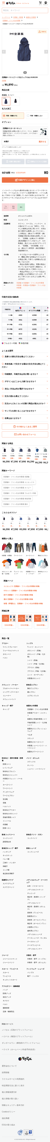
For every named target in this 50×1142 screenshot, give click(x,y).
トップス (29, 643)
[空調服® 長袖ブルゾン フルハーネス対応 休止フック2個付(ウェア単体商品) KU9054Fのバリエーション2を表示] (20, 453)
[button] (42, 32)
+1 (42, 454)
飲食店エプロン (32, 685)
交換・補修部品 (8, 1011)
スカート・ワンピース (10, 969)
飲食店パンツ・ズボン (34, 834)
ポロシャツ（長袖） (34, 650)
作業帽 (5, 824)
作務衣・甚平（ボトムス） (37, 962)
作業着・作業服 (22, 285)
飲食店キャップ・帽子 (10, 848)
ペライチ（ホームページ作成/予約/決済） (19, 1049)
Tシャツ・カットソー (35, 647)
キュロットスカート (10, 980)
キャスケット (8, 855)
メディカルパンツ (33, 903)
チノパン (30, 765)
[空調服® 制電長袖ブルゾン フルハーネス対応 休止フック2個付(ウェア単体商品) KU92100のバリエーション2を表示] (20, 521)
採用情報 (5, 1072)
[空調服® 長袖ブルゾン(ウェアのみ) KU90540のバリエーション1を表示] (44, 454)
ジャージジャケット (10, 959)
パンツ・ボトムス (32, 758)
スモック (30, 738)
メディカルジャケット (35, 890)
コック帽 (6, 870)
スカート (6, 972)
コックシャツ (8, 838)
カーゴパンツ (8, 785)
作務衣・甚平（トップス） (37, 959)
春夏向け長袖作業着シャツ (37, 719)
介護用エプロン (33, 927)
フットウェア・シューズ (35, 969)
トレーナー (7, 696)
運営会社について (9, 1066)
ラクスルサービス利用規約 (13, 1079)
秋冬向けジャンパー (10, 775)
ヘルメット (7, 806)
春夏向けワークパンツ (35, 752)
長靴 (4, 803)
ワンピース (7, 976)
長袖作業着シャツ (9, 817)
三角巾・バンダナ (9, 863)
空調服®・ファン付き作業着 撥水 (15, 504)
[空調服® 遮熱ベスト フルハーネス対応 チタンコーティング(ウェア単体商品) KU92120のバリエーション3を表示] (5, 453)
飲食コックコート (8, 834)
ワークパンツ (8, 788)
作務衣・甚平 (31, 955)
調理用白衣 (7, 842)
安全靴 (5, 799)
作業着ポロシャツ (33, 678)
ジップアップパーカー (11, 692)
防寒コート (7, 764)
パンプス (30, 972)
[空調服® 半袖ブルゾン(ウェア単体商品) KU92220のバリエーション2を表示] (38, 454)
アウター (5, 643)
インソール (7, 821)
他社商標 (5, 1118)
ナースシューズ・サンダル (37, 938)
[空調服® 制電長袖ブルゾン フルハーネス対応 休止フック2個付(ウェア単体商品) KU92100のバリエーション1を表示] (19, 521)
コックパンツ (32, 838)
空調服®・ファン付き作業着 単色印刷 (17, 499)
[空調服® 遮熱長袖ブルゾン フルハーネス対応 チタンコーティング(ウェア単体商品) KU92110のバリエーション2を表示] (12, 453)
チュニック (31, 893)
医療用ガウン (32, 916)
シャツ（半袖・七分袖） (36, 664)
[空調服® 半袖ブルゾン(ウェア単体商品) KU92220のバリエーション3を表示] (40, 454)
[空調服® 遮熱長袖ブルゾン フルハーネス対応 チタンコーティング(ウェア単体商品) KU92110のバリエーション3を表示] (13, 453)
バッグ (5, 990)
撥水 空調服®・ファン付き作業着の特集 (18, 599)
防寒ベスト (7, 828)
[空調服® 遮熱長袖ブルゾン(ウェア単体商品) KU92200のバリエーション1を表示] (27, 453)
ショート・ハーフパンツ (36, 769)
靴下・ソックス (33, 976)
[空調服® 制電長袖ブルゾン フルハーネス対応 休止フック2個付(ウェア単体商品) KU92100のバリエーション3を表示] (21, 521)
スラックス (31, 762)
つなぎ (29, 735)
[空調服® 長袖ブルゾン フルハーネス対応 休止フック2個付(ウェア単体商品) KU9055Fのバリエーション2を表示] (28, 521)
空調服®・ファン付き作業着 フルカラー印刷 (19, 493)
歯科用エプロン (33, 931)
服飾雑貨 (6, 1008)
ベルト (5, 1004)
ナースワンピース (33, 945)
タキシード (7, 654)
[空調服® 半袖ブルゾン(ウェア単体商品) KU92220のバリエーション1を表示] (36, 454)
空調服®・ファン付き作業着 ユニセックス (18, 482)
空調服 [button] (4, 80)
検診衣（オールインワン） (37, 923)
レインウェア (8, 768)
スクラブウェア (8, 883)
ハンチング (7, 852)
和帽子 (5, 866)
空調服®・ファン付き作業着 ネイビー (17, 488)
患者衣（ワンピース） (35, 913)
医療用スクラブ (7, 880)
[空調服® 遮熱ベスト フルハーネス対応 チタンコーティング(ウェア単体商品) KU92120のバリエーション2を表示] (4, 453)
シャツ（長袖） (33, 660)
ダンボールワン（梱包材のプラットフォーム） (21, 1043)
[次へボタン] (46, 52)
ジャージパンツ (8, 962)
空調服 (19, 283)
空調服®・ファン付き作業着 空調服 (16, 477)
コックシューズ (33, 852)
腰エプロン (31, 692)
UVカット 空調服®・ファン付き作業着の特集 (20, 590)
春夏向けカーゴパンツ (35, 742)
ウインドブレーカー (10, 647)
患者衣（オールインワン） (37, 920)
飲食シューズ (31, 848)
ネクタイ (6, 1001)
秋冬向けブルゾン (9, 771)
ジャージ (5, 955)
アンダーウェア (8, 792)
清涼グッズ (7, 997)
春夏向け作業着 (32, 706)
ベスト (5, 658)
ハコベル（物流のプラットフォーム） (17, 1036)
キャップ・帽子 (7, 706)
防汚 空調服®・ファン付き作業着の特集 (18, 595)
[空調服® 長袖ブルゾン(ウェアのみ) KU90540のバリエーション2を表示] (46, 454)
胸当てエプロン (33, 688)
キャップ (6, 709)
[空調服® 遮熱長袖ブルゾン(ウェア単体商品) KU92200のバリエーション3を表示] (29, 453)
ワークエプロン (8, 795)
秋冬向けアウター (9, 810)
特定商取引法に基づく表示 (13, 1086)
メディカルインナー (34, 949)
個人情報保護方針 (9, 1092)
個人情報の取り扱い (10, 1099)
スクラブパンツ (8, 887)
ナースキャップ (33, 942)
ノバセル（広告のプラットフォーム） (17, 1030)
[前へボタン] (4, 52)
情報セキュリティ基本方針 (13, 1105)
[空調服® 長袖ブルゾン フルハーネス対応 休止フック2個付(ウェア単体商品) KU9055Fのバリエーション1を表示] (27, 521)
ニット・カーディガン (35, 675)
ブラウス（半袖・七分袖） (37, 671)
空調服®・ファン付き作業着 (33, 283)
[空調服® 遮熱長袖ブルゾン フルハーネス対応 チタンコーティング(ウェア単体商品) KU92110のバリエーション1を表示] (11, 453)
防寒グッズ (7, 993)
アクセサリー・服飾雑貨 (11, 986)
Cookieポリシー (8, 1112)
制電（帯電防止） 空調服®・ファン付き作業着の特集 (23, 603)
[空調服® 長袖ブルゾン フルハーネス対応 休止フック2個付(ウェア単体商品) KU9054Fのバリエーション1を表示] (19, 453)
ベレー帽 (6, 859)
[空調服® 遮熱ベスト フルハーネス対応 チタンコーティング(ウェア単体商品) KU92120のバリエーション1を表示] (2, 453)
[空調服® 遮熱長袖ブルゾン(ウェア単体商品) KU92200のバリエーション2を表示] (28, 453)
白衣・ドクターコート (35, 886)
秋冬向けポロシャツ (10, 814)
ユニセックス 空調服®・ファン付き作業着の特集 (22, 586)
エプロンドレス (33, 696)
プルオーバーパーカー (11, 688)
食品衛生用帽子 (8, 873)
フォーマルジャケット (11, 650)
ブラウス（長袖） (33, 667)
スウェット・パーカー (10, 685)
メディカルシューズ (34, 934)
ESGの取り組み (8, 1125)
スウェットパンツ (9, 699)
